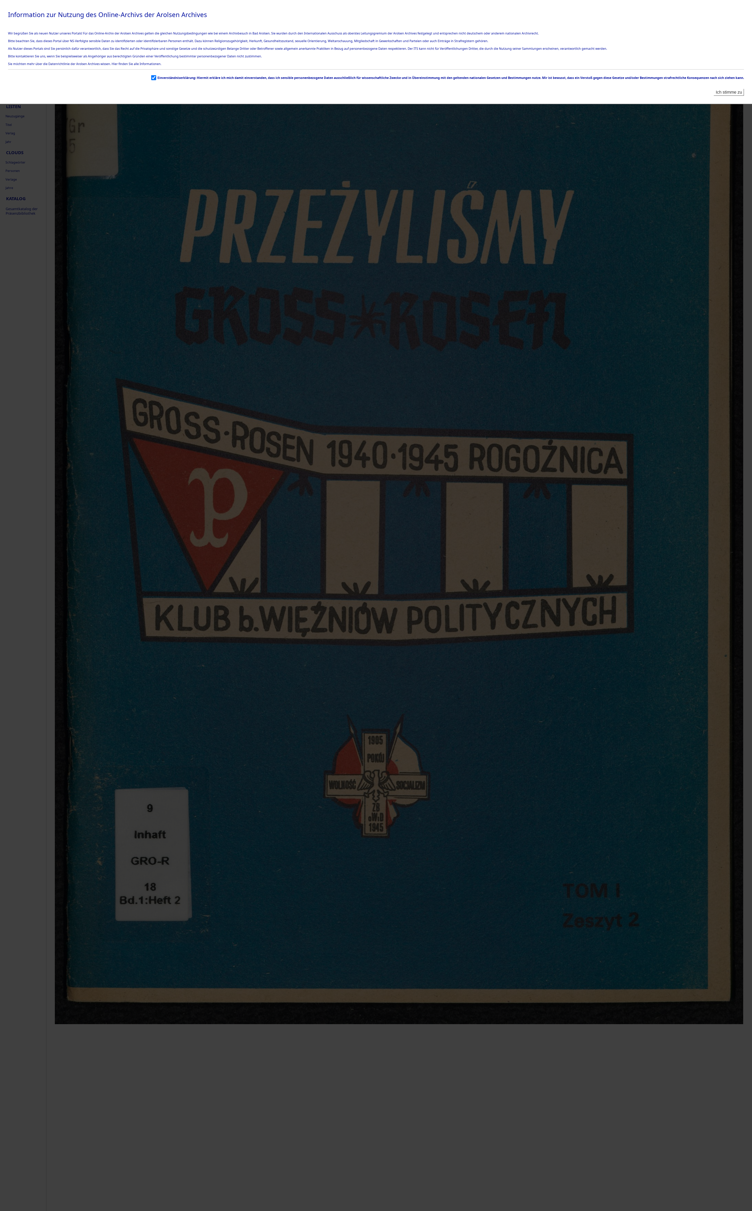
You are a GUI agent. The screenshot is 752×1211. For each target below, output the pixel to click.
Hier (115, 64)
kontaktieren (25, 56)
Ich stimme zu (729, 92)
